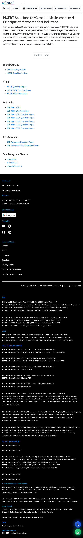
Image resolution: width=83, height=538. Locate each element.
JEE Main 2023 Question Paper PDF (43, 302)
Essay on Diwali (19, 509)
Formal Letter (17, 517)
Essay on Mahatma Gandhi (24, 512)
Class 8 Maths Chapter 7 (64, 430)
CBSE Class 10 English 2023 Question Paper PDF (19, 501)
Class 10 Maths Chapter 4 (29, 396)
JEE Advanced (7, 317)
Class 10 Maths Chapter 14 (70, 401)
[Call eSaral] (78, 524)
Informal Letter (7, 517)
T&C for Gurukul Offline (12, 269)
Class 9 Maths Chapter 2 (53, 412)
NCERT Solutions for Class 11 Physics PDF (17, 361)
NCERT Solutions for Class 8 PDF (13, 384)
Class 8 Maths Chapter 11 (65, 433)
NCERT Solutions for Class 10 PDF (14, 367)
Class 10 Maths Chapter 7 (11, 399)
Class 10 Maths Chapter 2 (56, 393)
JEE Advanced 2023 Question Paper (22, 145)
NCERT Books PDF (10, 441)
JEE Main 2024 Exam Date (58, 307)
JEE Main (5, 302)
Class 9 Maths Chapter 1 (35, 412)
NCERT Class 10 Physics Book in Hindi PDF (17, 465)
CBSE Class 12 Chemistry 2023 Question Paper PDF (56, 490)
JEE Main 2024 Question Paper (20, 118)
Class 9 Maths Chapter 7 (64, 414)
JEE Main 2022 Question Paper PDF (14, 305)
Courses (5, 255)
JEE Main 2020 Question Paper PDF (66, 305)
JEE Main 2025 (13, 107)
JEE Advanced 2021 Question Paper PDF (45, 320)
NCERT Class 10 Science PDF (12, 459)
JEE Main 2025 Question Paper (20, 114)
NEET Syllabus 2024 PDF (10, 340)
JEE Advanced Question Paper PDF (25, 317)
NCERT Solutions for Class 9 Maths (14, 412)
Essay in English (7, 509)
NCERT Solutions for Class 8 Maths (14, 427)
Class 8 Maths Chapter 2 (53, 427)
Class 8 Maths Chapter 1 (35, 427)
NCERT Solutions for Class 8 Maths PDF (40, 384)
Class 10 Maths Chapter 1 (37, 393)
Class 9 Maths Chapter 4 (10, 414)
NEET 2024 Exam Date (17, 94)
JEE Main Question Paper (18, 111)
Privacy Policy (8, 265)
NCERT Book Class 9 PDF (11, 474)
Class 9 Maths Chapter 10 (47, 417)
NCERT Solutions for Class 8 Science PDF (16, 386)
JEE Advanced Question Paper (20, 142)
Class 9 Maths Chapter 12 (11, 420)
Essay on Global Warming (44, 512)
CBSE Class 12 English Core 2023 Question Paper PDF (21, 487)
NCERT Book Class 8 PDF (11, 479)
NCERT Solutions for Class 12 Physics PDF (17, 352)
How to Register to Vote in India (12, 526)
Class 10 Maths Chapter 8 (29, 399)
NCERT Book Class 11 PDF (11, 450)
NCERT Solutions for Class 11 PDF (14, 358)
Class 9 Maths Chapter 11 (65, 417)
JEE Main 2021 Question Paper (20, 128)
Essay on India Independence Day (60, 509)
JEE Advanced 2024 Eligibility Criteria (40, 326)
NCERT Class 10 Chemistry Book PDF (46, 465)
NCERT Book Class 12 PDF (11, 445)
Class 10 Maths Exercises (11, 404)
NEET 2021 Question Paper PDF (13, 337)
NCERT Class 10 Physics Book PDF (44, 462)
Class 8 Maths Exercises (47, 435)
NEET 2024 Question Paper (19, 90)
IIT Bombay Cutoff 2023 (33, 310)
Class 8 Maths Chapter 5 (28, 430)
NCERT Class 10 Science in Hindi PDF (37, 459)
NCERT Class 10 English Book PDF (34, 457)
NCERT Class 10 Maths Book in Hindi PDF (16, 462)
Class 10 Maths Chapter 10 (67, 399)
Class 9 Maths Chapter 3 (71, 412)
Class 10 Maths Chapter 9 (48, 399)
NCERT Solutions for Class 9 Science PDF (16, 378)
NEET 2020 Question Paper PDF (36, 337)
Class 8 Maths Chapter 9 (28, 433)
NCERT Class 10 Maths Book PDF (63, 459)
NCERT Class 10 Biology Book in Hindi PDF (42, 468)
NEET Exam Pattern (27, 340)
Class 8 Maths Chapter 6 (46, 430)
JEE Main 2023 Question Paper (20, 121)
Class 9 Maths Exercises (29, 420)
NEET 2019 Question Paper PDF (60, 337)
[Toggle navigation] (23, 3)
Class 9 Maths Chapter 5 (28, 414)
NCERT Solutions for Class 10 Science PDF (17, 369)
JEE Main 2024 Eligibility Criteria (13, 310)
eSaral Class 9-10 (14, 166)
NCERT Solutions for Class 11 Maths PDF (41, 358)
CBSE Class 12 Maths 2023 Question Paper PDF (58, 487)
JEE (3, 297)
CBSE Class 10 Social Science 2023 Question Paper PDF (57, 501)
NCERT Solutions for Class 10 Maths (14, 393)
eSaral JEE (12, 159)
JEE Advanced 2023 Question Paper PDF (52, 317)
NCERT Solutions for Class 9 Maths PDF (40, 375)
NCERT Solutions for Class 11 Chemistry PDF (48, 361)
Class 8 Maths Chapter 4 (10, 430)
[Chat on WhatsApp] (78, 532)
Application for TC (38, 517)
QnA (4, 522)
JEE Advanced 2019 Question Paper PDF (45, 323)
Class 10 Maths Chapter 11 (11, 401)
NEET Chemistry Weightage (45, 340)
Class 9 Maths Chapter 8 (10, 417)
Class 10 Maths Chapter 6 (67, 396)
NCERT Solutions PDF (12, 346)
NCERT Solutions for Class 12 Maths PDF (41, 349)
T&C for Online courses (12, 274)
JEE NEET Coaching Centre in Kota (14, 533)
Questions (6, 260)
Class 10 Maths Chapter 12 (30, 401)
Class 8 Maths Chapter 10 (47, 433)
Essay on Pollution (8, 512)
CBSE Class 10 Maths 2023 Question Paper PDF (19, 498)
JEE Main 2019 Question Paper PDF (14, 307)
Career (5, 246)
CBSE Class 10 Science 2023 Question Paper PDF (54, 498)
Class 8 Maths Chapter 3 (71, 427)
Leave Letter (26, 517)
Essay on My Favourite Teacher (36, 509)
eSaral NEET (12, 163)
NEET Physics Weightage (64, 340)
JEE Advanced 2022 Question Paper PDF (16, 320)
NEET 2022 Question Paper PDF (56, 334)
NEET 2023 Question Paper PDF (33, 334)
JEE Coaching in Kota (16, 70)
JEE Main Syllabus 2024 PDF (38, 307)
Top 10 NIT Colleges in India (52, 310)
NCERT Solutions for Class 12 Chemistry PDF (48, 352)
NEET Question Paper (16, 87)
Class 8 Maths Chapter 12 (11, 435)
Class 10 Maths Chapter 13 (50, 401)
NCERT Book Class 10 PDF (11, 457)
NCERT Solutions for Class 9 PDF (13, 375)
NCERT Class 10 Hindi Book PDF (58, 457)
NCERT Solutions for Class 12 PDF (14, 349)
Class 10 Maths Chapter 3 (11, 396)
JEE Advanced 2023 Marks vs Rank (14, 326)
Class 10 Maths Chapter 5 (48, 396)
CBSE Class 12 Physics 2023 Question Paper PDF (19, 490)
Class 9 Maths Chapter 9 (28, 417)
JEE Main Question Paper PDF (19, 302)
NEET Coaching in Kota (17, 73)
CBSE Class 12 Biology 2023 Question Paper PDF (19, 492)
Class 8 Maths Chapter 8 (10, 433)
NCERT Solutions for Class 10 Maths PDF (41, 367)
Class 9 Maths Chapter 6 (46, 414)
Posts (4, 250)
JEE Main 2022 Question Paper (20, 125)
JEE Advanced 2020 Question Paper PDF (16, 323)
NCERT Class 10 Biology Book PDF (14, 468)
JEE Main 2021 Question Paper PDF (40, 305)
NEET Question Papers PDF (11, 334)
